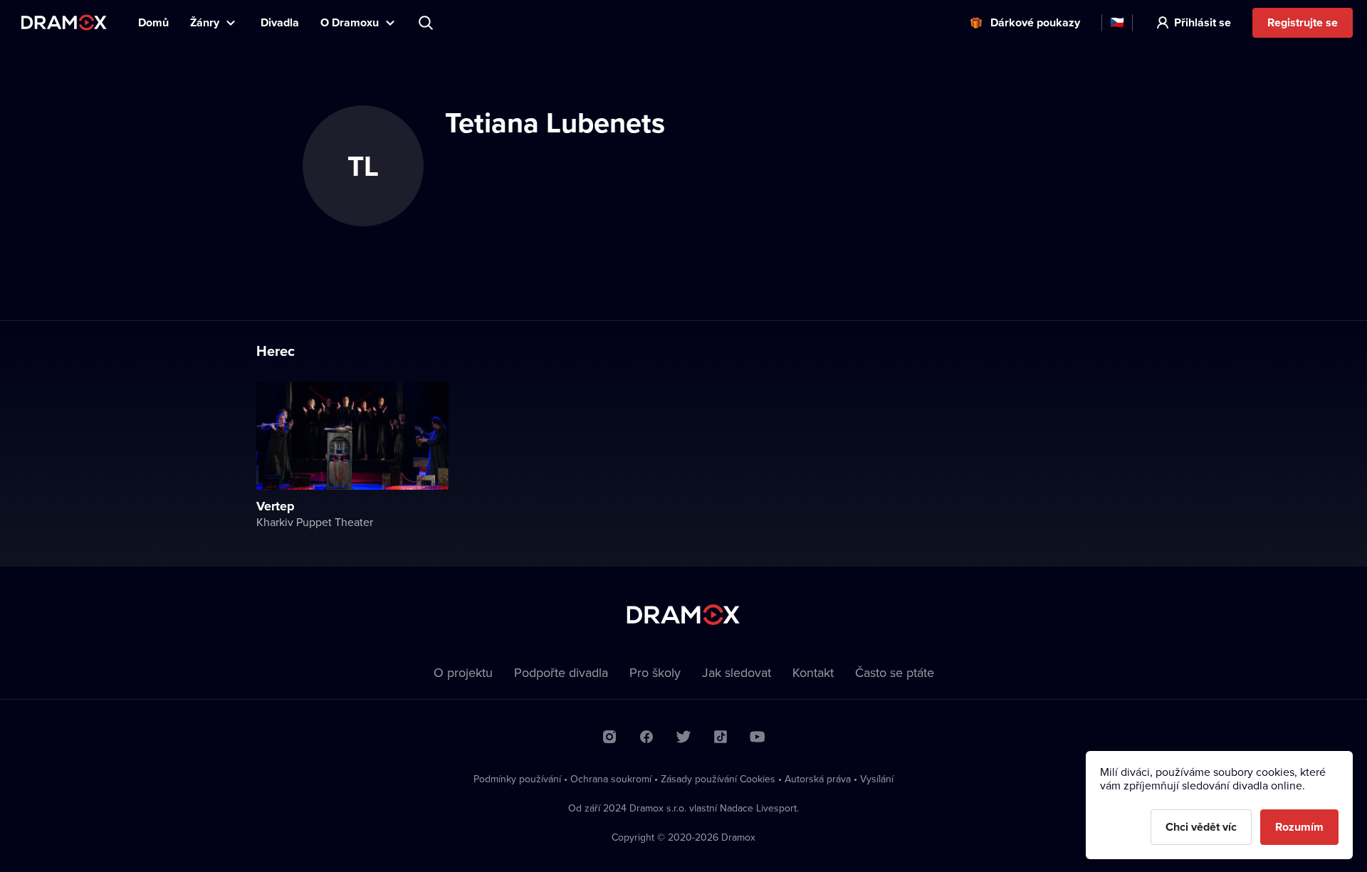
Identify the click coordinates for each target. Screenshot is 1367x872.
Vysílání (877, 779)
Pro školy (655, 672)
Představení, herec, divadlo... (427, 23)
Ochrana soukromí (610, 779)
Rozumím (1299, 827)
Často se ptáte (894, 672)
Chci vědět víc (1201, 827)
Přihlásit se (1202, 22)
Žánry (204, 22)
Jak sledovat (736, 672)
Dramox (64, 22)
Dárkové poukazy (1035, 22)
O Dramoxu (349, 22)
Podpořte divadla (561, 672)
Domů (153, 22)
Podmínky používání (517, 779)
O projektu (463, 672)
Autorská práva (818, 779)
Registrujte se (1302, 22)
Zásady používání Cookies (718, 779)
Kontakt (813, 672)
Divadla (280, 22)
